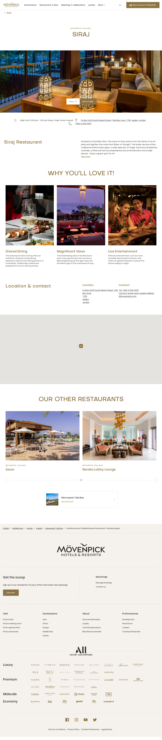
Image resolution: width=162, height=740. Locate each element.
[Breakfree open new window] (35, 701)
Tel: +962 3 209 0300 (129, 290)
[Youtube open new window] (85, 720)
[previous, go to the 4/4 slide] (6, 480)
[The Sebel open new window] (94, 687)
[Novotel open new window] (64, 694)
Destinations (30, 5)
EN (120, 5)
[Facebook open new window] (67, 720)
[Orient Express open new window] (50, 665)
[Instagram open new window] (76, 720)
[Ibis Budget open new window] (94, 701)
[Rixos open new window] (94, 672)
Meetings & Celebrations (73, 5)
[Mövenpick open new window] (50, 687)
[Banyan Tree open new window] (79, 665)
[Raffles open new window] (35, 665)
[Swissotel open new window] (108, 679)
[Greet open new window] (79, 701)
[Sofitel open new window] (64, 672)
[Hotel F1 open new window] (108, 701)
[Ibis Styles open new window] (64, 701)
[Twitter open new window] (95, 720)
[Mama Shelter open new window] (94, 694)
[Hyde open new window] (35, 687)
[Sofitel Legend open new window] (108, 665)
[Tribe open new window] (108, 694)
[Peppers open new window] (79, 687)
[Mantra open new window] (35, 694)
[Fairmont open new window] (123, 665)
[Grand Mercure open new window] (64, 687)
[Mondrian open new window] (79, 679)
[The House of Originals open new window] (79, 672)
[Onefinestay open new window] (108, 672)
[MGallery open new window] (50, 679)
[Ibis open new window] (50, 701)
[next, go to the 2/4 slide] (155, 480)
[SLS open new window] (35, 672)
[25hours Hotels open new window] (138, 679)
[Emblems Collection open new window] (138, 665)
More (100, 5)
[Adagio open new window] (79, 694)
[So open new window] (50, 672)
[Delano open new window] (94, 665)
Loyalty (91, 5)
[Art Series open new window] (64, 679)
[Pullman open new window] (94, 679)
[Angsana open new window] (123, 679)
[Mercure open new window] (50, 694)
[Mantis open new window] (35, 679)
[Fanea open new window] (64, 665)
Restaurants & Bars (49, 5)
